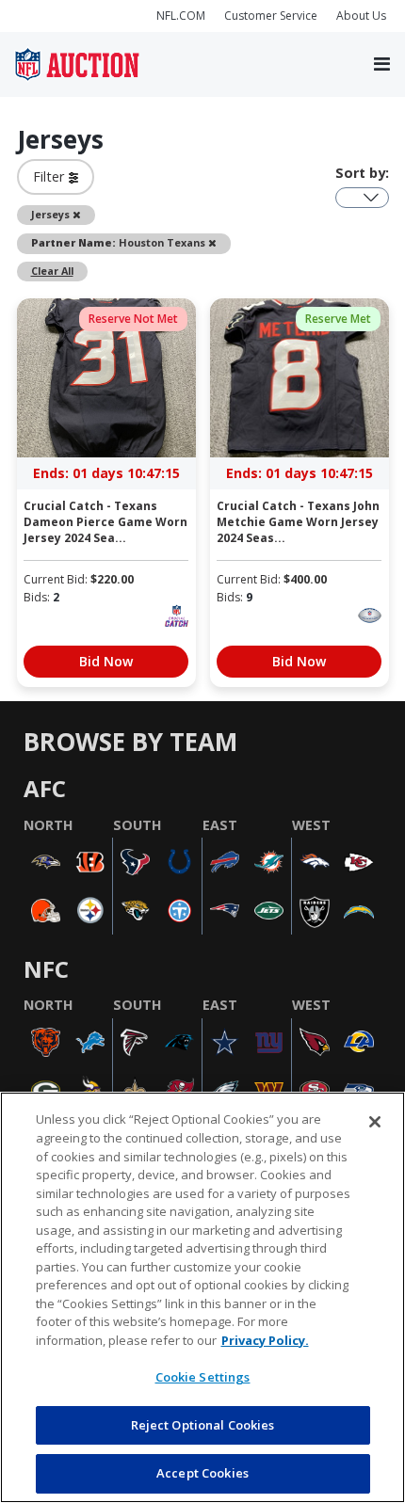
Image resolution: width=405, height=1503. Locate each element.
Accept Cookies (202, 1472)
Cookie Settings (203, 1376)
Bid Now (106, 661)
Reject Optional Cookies (203, 1424)
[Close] (375, 1122)
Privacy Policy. (265, 1340)
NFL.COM (180, 16)
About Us (361, 16)
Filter (51, 176)
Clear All (52, 271)
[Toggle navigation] (382, 65)
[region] (202, 1297)
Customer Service (270, 16)
